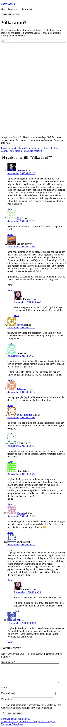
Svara (10, 209)
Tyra (14, 137)
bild (39, 148)
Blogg (46, 148)
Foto (27, 148)
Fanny (22, 148)
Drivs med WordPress (12, 724)
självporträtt (36, 151)
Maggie (21, 513)
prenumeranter (22, 151)
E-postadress (7, 693)
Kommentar (8, 662)
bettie (20, 170)
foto (12, 151)
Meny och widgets (10, 14)
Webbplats (6, 699)
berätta (33, 148)
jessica (20, 324)
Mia (19, 620)
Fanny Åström (8, 3)
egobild (5, 151)
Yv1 (19, 218)
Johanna (21, 389)
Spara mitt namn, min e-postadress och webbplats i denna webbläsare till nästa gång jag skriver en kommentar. (31, 706)
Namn (4, 687)
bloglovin (54, 148)
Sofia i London (24, 414)
